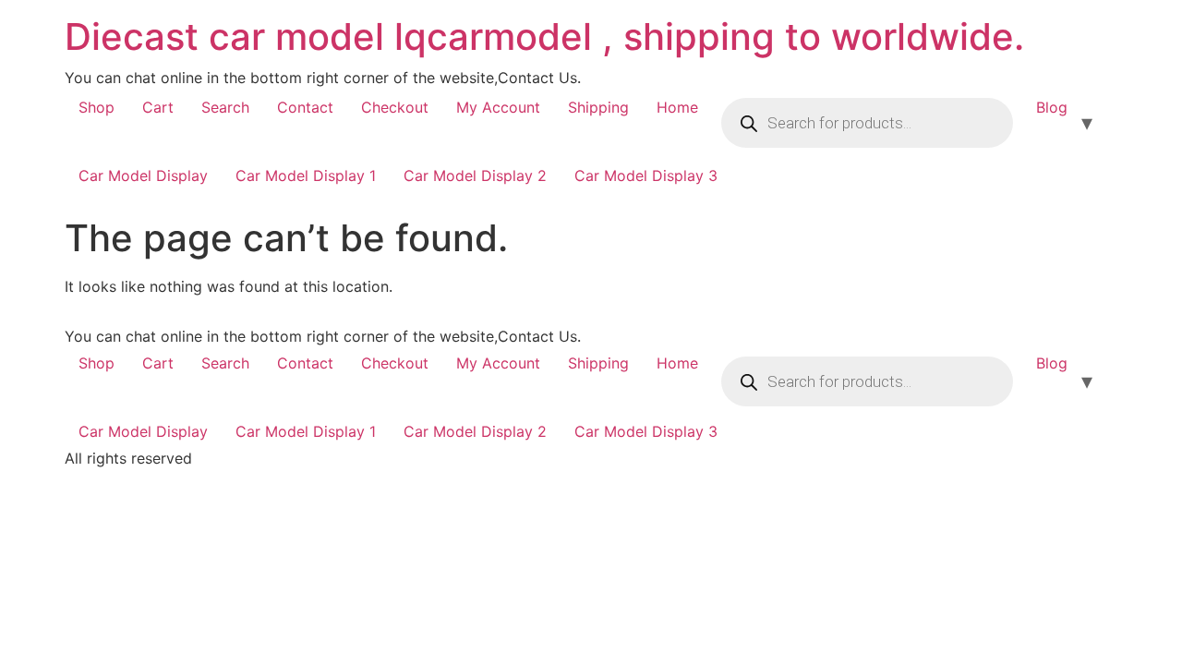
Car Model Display (143, 175)
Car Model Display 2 (475, 175)
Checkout (394, 107)
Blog (1051, 107)
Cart (158, 107)
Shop (96, 107)
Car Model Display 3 (646, 175)
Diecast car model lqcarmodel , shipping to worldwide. (544, 36)
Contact (305, 107)
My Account (498, 107)
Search (225, 107)
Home (677, 107)
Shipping (598, 107)
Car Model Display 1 (305, 175)
